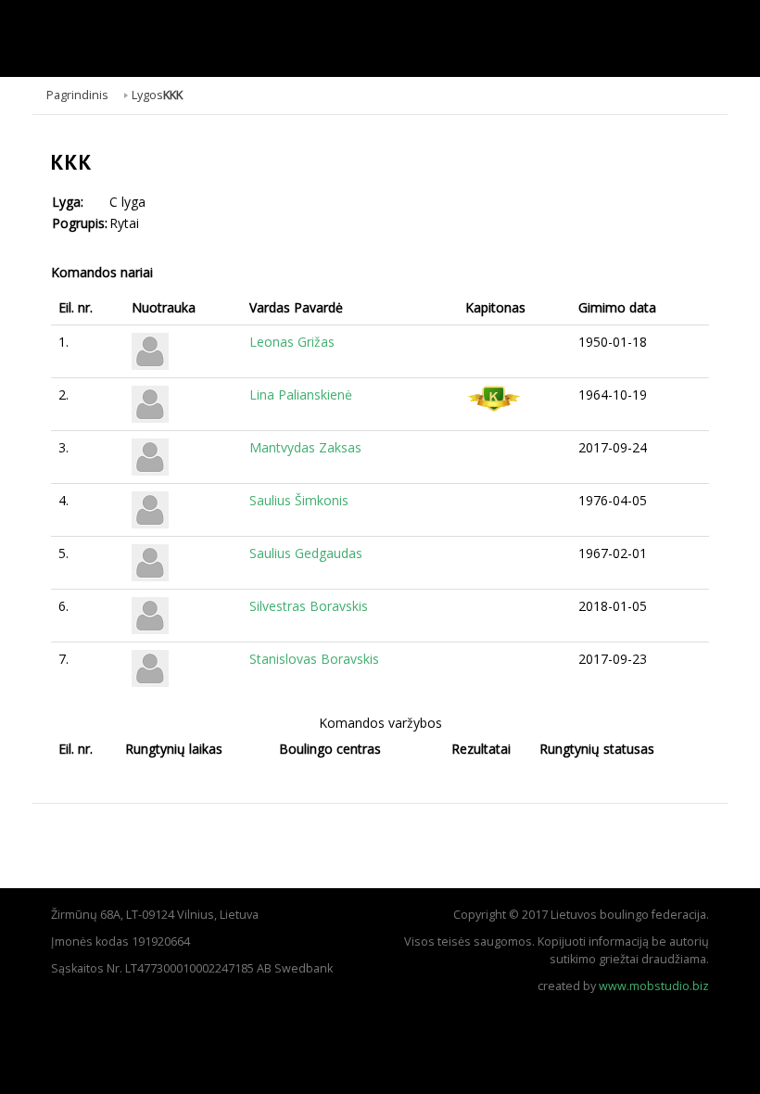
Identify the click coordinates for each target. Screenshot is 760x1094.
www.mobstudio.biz (654, 986)
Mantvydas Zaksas (305, 447)
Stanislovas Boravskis (314, 659)
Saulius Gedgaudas (305, 553)
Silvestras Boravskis (308, 606)
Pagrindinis (77, 95)
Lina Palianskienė (300, 394)
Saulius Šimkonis (298, 500)
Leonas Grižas (292, 341)
